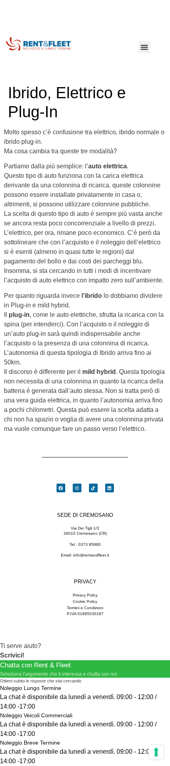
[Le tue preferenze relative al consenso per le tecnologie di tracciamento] (156, 752)
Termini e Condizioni (85, 608)
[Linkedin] (109, 488)
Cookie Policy (85, 601)
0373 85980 (89, 544)
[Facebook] (61, 488)
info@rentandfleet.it (91, 555)
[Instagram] (77, 488)
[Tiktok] (93, 488)
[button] (144, 47)
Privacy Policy (85, 595)
